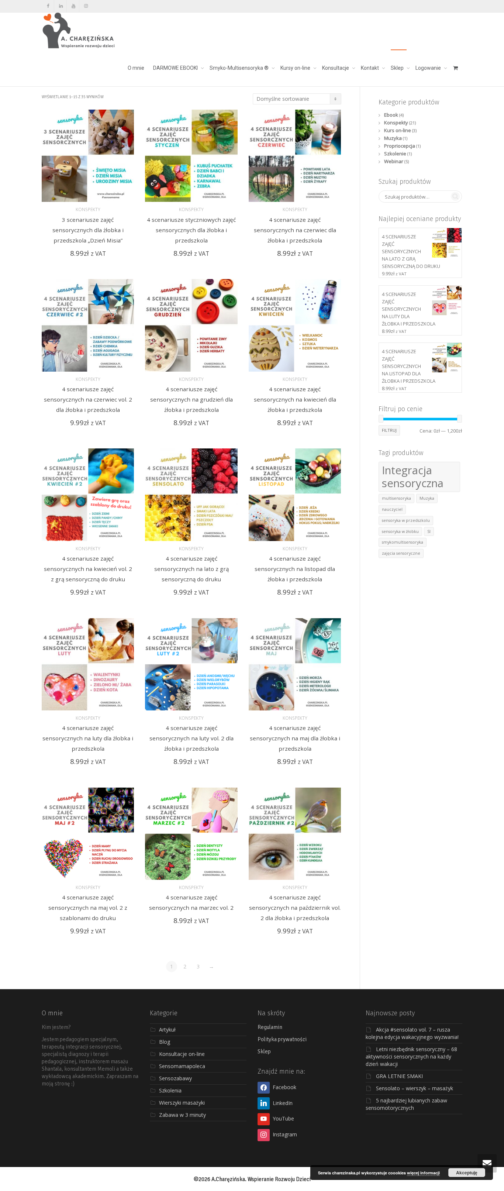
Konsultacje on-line (182, 1053)
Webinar (393, 161)
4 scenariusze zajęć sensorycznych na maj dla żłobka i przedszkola (295, 738)
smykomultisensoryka (402, 542)
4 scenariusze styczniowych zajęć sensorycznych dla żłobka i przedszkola (191, 230)
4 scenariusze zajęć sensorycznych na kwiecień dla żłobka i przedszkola (295, 399)
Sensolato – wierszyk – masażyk (414, 1088)
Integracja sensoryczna (412, 476)
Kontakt (370, 68)
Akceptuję (466, 1172)
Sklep (398, 68)
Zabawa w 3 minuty (182, 1114)
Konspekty (88, 209)
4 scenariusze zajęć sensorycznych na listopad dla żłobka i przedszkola (295, 569)
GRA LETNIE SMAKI (399, 1076)
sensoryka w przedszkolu (406, 520)
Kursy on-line (295, 68)
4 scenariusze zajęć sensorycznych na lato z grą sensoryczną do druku (191, 569)
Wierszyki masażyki (182, 1102)
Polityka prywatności (282, 1039)
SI (429, 531)
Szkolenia (170, 1090)
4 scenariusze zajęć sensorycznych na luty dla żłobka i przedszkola (87, 738)
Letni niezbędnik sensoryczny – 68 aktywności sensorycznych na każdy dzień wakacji (411, 1056)
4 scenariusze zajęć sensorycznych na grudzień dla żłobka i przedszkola (191, 399)
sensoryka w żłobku (400, 531)
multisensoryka (396, 498)
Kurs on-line (397, 130)
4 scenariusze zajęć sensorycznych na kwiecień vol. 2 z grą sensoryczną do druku (88, 569)
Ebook (391, 114)
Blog (164, 1041)
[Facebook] (48, 6)
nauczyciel (392, 509)
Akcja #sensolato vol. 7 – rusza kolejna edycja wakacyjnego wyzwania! (412, 1033)
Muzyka (393, 138)
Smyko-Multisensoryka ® (240, 68)
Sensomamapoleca (182, 1066)
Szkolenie (395, 153)
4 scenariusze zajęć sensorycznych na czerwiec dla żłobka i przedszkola (295, 230)
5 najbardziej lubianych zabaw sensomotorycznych (406, 1104)
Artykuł (167, 1029)
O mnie (136, 68)
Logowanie (428, 68)
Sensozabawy (175, 1078)
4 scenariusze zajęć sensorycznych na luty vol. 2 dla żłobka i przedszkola (191, 738)
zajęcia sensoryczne (401, 553)
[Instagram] (86, 6)
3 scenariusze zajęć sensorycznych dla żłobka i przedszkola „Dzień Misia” (88, 230)
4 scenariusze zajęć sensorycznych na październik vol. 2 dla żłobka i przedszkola (295, 908)
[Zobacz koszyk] (455, 67)
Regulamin (270, 1027)
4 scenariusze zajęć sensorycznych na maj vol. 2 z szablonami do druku (87, 908)
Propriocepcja (399, 145)
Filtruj (389, 430)
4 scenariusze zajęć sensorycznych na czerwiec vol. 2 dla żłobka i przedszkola (88, 399)
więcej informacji (423, 1172)
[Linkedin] (61, 6)
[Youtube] (73, 6)
